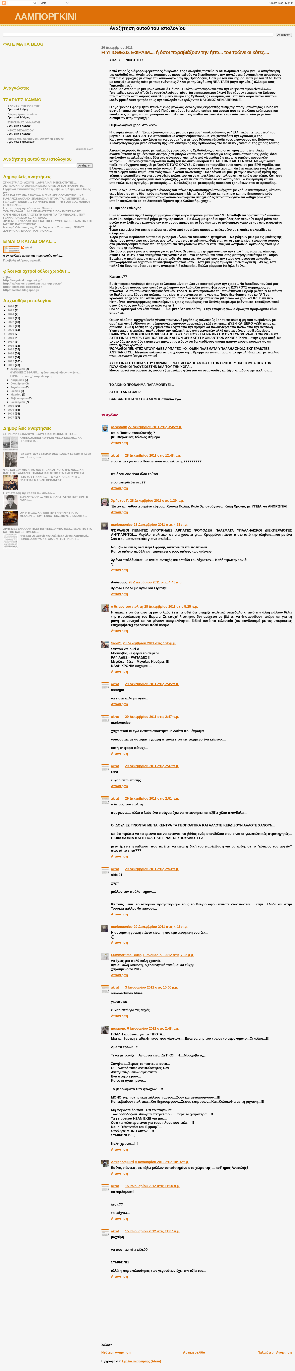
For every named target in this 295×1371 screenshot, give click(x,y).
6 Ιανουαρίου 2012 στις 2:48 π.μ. (153, 1028)
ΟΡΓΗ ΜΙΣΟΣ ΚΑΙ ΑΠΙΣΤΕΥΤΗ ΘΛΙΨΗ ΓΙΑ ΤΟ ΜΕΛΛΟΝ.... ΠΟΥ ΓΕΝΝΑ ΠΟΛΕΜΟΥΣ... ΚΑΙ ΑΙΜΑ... (44, 216)
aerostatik (119, 427)
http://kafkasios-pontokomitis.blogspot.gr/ (32, 283)
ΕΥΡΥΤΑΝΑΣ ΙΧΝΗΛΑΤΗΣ (23, 122)
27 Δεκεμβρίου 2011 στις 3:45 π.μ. (155, 427)
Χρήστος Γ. (120, 500)
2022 (11, 322)
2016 (11, 345)
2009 (11, 409)
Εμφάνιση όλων (84, 149)
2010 (11, 405)
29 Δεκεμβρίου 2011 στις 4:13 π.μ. (161, 927)
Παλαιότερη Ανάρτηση (274, 1352)
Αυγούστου (17, 387)
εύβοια (7, 277)
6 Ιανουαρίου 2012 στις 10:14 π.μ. (162, 1162)
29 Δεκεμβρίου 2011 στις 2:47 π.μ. (152, 717)
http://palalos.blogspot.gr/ (21, 290)
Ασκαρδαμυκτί (122, 1162)
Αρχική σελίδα (194, 1352)
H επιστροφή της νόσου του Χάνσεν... (29, 208)
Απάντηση (119, 443)
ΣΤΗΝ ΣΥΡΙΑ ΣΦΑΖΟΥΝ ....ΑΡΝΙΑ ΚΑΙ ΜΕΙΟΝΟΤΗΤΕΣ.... (40, 182)
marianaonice (121, 525)
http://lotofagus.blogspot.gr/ (22, 286)
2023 (11, 318)
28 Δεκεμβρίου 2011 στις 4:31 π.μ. (161, 525)
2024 (11, 314)
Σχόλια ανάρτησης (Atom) (141, 1361)
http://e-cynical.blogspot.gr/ (22, 280)
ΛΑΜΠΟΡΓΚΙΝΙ (45, 16)
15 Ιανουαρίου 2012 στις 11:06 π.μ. (152, 1186)
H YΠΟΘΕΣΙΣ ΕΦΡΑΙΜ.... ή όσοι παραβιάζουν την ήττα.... (45, 372)
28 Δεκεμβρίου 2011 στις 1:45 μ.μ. (149, 643)
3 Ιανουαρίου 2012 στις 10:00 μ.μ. (151, 987)
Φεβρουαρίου (19, 398)
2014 (11, 353)
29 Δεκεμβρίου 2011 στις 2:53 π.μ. (152, 869)
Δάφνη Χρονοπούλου (22, 114)
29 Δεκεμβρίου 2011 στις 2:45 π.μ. (152, 684)
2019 (11, 333)
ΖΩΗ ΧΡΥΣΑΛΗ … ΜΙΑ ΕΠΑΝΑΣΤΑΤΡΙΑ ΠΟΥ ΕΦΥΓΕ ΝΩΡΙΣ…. (43, 211)
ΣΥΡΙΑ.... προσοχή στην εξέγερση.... (32, 376)
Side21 (116, 643)
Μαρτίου (16, 394)
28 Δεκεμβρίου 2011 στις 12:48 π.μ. (153, 455)
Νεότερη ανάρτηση (116, 1352)
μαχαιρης (118, 1028)
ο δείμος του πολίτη (127, 606)
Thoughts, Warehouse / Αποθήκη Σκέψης (35, 138)
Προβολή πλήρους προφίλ (22, 260)
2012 (11, 361)
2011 (11, 365)
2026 (11, 306)
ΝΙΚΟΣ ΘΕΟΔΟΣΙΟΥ (20, 130)
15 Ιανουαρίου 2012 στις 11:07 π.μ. (152, 1231)
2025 (11, 310)
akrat (115, 455)
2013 (11, 357)
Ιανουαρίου (18, 402)
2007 (11, 417)
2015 (11, 349)
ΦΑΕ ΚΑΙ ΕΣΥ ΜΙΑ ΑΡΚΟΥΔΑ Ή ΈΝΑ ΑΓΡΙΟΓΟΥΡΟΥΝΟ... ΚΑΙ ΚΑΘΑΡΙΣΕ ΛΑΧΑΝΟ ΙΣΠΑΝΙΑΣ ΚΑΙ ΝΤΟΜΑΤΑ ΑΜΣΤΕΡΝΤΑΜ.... (45, 197)
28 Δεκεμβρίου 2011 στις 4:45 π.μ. (155, 582)
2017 (11, 341)
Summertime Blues (126, 955)
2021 (11, 326)
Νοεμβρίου (18, 379)
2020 (11, 329)
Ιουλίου (16, 390)
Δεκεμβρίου (18, 368)
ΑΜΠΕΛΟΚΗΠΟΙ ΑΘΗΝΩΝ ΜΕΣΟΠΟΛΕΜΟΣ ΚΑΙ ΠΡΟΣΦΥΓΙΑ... (44, 185)
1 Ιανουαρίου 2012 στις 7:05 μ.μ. (168, 955)
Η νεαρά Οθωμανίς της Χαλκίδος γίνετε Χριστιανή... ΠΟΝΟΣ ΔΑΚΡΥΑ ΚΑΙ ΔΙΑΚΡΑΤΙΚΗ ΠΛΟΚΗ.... (43, 229)
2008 (11, 413)
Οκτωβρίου (18, 383)
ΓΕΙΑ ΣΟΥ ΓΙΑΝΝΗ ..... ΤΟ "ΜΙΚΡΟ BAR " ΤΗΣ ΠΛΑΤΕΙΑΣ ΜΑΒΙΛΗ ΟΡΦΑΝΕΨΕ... (50, 478)
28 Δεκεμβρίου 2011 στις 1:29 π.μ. (157, 500)
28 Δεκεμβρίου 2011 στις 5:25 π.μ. (171, 606)
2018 (11, 337)
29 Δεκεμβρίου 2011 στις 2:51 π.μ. (152, 798)
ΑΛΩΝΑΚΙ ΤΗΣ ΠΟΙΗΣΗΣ (23, 106)
